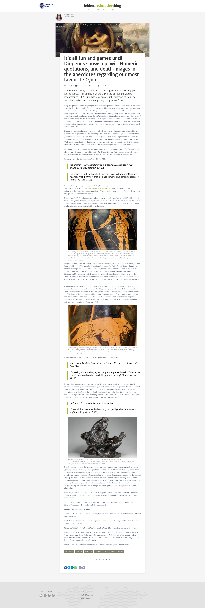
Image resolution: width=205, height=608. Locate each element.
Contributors (100, 10)
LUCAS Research (87, 595)
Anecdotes (88, 551)
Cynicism (79, 551)
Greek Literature (117, 551)
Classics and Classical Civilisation (86, 86)
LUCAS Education (87, 598)
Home (88, 10)
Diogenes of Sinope (101, 551)
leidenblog (102, 5)
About (113, 10)
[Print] (83, 567)
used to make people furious (100, 188)
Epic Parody (69, 551)
